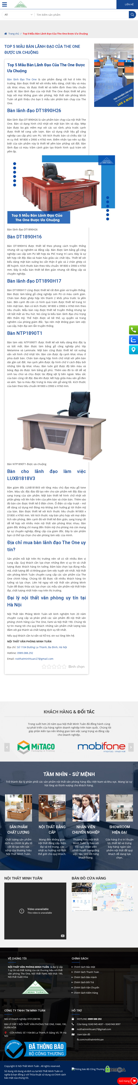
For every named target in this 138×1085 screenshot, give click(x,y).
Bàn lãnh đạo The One (22, 79)
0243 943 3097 (112, 1024)
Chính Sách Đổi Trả (84, 982)
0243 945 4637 (95, 1024)
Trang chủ (13, 33)
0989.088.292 (25, 653)
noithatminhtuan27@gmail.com (34, 658)
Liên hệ (129, 4)
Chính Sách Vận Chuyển (86, 987)
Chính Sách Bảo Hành (85, 977)
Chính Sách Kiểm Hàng (86, 992)
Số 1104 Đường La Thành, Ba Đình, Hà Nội (42, 647)
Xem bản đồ (83, 1034)
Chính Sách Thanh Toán (86, 972)
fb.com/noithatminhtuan (90, 1039)
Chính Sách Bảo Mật (84, 967)
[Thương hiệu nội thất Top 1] (20, 3)
